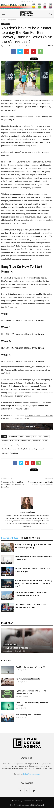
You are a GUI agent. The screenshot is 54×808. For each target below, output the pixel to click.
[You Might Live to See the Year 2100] (7, 670)
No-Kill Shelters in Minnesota (17, 648)
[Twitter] (33, 790)
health (46, 436)
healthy (5, 441)
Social (41, 449)
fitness (28, 436)
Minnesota (36, 441)
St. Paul (5, 453)
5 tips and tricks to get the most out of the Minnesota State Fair (12, 484)
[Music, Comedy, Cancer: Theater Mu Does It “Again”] (7, 571)
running (34, 449)
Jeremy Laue (7, 651)
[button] (50, 13)
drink (21, 436)
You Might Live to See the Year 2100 (30, 667)
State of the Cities (9, 644)
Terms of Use (29, 801)
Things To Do (6, 24)
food (34, 436)
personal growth (17, 445)
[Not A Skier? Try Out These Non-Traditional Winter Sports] (7, 595)
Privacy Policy (17, 801)
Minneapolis (25, 441)
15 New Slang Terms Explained (28, 715)
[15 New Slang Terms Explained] (7, 718)
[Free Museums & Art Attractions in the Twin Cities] (7, 559)
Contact (39, 801)
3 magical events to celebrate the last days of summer (40, 483)
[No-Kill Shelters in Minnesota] (7, 682)
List (11, 441)
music (45, 441)
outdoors (5, 445)
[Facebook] (20, 790)
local (17, 441)
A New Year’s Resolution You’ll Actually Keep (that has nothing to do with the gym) (33, 583)
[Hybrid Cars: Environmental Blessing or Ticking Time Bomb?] (7, 694)
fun (40, 436)
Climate (4, 551)
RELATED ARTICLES (9, 538)
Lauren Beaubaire (10, 46)
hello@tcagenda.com (31, 774)
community (13, 436)
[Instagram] (27, 790)
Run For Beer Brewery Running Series (15, 449)
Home (3, 20)
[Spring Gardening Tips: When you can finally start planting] (7, 547)
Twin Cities (14, 453)
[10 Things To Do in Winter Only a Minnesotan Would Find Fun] (7, 607)
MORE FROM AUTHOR (30, 538)
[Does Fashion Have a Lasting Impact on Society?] (7, 706)
